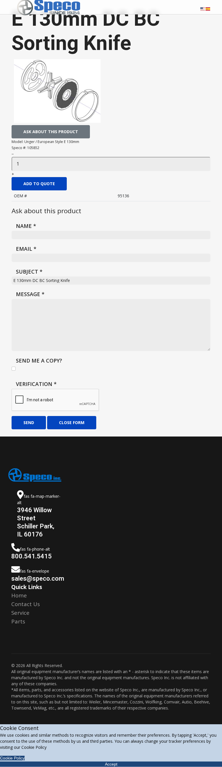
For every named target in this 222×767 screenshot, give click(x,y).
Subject (29, 271)
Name (26, 225)
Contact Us (25, 604)
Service (20, 612)
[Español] (208, 8)
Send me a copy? (39, 360)
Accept (111, 764)
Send (28, 422)
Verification (36, 383)
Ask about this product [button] (50, 131)
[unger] (57, 91)
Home (19, 595)
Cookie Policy (12, 758)
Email (26, 248)
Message (30, 294)
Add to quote (39, 183)
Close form (71, 422)
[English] (203, 8)
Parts (18, 621)
